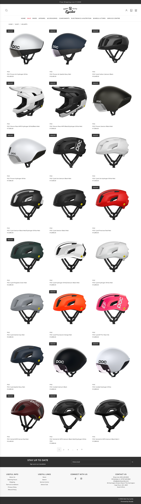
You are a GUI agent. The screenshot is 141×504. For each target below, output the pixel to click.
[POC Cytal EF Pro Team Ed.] (112, 309)
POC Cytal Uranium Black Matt (59, 230)
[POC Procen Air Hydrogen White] (27, 49)
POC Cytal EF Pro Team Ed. (100, 335)
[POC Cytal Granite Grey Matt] (27, 309)
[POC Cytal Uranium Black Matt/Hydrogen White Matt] (27, 205)
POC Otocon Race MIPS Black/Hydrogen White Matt (66, 126)
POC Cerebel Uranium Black (58, 387)
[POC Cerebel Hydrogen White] (112, 361)
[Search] (6, 10)
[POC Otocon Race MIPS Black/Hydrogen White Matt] (69, 101)
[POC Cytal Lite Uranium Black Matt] (69, 153)
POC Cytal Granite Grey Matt (16, 335)
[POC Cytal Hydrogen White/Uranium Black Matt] (69, 257)
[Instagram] (81, 478)
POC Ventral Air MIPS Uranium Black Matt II (105, 439)
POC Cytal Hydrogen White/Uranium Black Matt (64, 282)
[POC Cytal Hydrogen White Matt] (112, 257)
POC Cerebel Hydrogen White (101, 387)
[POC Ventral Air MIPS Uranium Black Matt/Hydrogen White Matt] (69, 414)
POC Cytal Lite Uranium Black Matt (60, 178)
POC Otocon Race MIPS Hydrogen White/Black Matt (23, 126)
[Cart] (136, 10)
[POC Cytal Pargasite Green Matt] (27, 257)
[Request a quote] (131, 10)
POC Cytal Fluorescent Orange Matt (61, 335)
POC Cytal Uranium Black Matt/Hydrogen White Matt (23, 230)
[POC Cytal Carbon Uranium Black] (112, 49)
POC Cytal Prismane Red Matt (101, 230)
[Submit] (132, 462)
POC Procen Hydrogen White (16, 178)
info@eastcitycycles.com (121, 481)
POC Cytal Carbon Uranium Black (102, 74)
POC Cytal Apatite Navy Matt (16, 387)
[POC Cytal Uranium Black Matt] (69, 205)
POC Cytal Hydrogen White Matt (102, 282)
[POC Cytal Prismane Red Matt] (112, 205)
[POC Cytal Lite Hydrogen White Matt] (112, 153)
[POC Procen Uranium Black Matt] (112, 101)
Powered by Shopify (127, 501)
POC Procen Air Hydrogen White (17, 74)
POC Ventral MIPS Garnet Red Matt (18, 439)
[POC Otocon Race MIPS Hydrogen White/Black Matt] (27, 101)
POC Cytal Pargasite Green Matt (17, 282)
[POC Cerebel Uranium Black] (69, 361)
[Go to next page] (82, 449)
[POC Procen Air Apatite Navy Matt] (69, 49)
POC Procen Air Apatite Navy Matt (60, 74)
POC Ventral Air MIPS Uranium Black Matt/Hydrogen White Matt (68, 440)
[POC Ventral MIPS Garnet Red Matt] (27, 414)
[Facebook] (75, 478)
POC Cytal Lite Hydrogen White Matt (103, 178)
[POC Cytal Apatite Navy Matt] (27, 361)
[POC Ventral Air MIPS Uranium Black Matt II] (112, 414)
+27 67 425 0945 (125, 479)
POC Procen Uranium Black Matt (102, 126)
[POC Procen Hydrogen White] (27, 153)
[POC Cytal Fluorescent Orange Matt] (69, 309)
